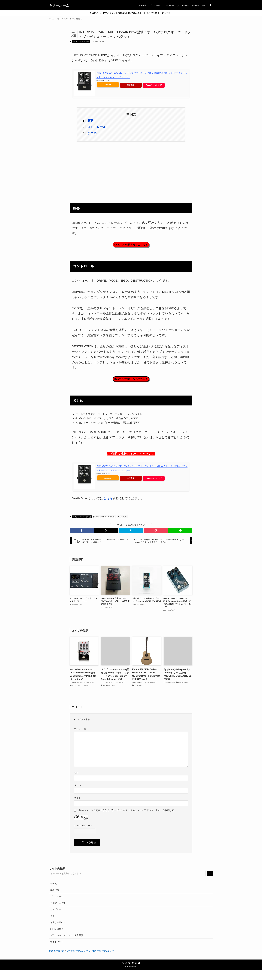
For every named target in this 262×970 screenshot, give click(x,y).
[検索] (210, 873)
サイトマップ (56, 942)
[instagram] (126, 963)
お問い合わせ (56, 929)
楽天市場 (130, 85)
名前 (76, 772)
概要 (90, 120)
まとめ (92, 133)
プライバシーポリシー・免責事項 (66, 935)
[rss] (136, 963)
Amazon (107, 85)
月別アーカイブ (58, 903)
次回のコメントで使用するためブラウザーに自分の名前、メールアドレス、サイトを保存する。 (127, 810)
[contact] (139, 963)
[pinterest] (129, 963)
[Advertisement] (131, 170)
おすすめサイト (58, 922)
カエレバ (107, 80)
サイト (77, 797)
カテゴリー (55, 909)
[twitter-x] (123, 963)
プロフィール (56, 896)
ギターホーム (59, 5)
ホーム (53, 883)
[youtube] (132, 963)
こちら (108, 498)
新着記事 (54, 890)
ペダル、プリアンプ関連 (81, 41)
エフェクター (123, 517)
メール (77, 785)
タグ (52, 916)
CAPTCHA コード (83, 825)
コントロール (96, 127)
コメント (80, 729)
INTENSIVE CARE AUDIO (105, 517)
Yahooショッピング (154, 85)
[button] (82, 530)
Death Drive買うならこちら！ (131, 244)
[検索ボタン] (210, 5)
